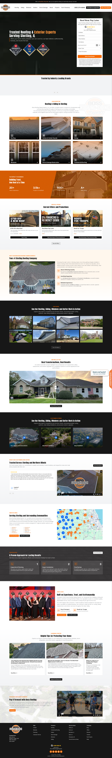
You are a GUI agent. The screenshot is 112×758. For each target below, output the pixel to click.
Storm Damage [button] (43, 7)
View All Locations (25, 535)
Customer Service (37, 734)
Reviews (88, 732)
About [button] (51, 7)
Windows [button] (28, 7)
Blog (88, 727)
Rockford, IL (27, 527)
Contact (34, 727)
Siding (52, 739)
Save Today (24, 237)
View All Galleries (56, 347)
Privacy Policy (90, 64)
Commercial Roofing (55, 730)
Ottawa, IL (14, 531)
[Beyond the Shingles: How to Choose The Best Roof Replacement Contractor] (64, 650)
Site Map (59, 754)
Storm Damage (54, 734)
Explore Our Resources (56, 679)
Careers (88, 734)
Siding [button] (22, 7)
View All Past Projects (56, 406)
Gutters (52, 732)
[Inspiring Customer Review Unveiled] (88, 438)
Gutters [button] (35, 7)
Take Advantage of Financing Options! (56, 237)
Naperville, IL (27, 530)
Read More (13, 673)
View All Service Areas (74, 739)
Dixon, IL (14, 528)
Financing (35, 732)
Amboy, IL (71, 727)
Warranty (35, 730)
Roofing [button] (17, 7)
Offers (88, 730)
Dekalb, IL (27, 528)
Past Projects (89, 737)
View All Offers (56, 243)
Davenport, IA (28, 532)
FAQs (88, 739)
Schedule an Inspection (93, 7)
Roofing (52, 727)
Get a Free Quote (105, 7)
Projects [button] (57, 7)
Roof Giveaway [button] (65, 7)
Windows (53, 737)
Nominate (12, 710)
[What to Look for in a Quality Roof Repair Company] (94, 650)
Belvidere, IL (71, 732)
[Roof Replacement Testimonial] (56, 438)
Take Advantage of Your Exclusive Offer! (87, 237)
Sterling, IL (14, 527)
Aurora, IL (71, 730)
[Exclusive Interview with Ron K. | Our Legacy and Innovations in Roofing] (24, 438)
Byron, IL (71, 734)
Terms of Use (84, 64)
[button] (55, 93)
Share (20, 233)
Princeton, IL (14, 532)
